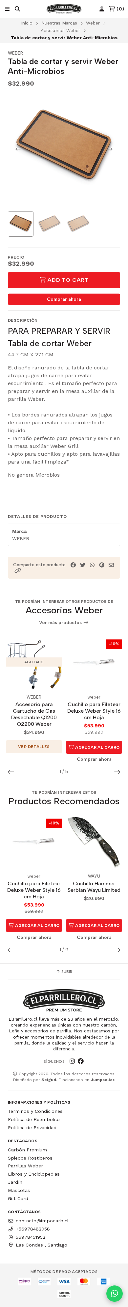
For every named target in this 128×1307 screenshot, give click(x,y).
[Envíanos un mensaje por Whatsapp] (114, 1293)
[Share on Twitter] (82, 565)
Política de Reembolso (34, 1119)
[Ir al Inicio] (64, 9)
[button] (17, 570)
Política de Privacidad (32, 1127)
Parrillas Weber (25, 1165)
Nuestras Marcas (59, 22)
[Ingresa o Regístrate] (101, 9)
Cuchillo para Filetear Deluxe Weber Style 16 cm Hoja (94, 711)
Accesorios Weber (60, 30)
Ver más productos (61, 622)
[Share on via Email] (111, 565)
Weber (93, 22)
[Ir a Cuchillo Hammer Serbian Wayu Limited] (94, 841)
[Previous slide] (18, 149)
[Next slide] (110, 149)
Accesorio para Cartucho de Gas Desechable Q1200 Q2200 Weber (34, 714)
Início (26, 22)
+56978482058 (33, 1228)
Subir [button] (66, 971)
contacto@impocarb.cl (42, 1220)
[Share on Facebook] (73, 565)
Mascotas (19, 1190)
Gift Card (18, 1198)
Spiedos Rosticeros (30, 1158)
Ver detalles (34, 746)
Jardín (15, 1182)
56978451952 (30, 1237)
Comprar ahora (64, 299)
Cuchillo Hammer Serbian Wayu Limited (94, 886)
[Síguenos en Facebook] (80, 1061)
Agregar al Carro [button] (97, 747)
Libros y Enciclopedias (34, 1174)
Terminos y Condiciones (35, 1111)
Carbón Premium (27, 1149)
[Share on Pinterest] (101, 565)
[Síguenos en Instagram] (72, 1061)
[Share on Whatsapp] (92, 565)
